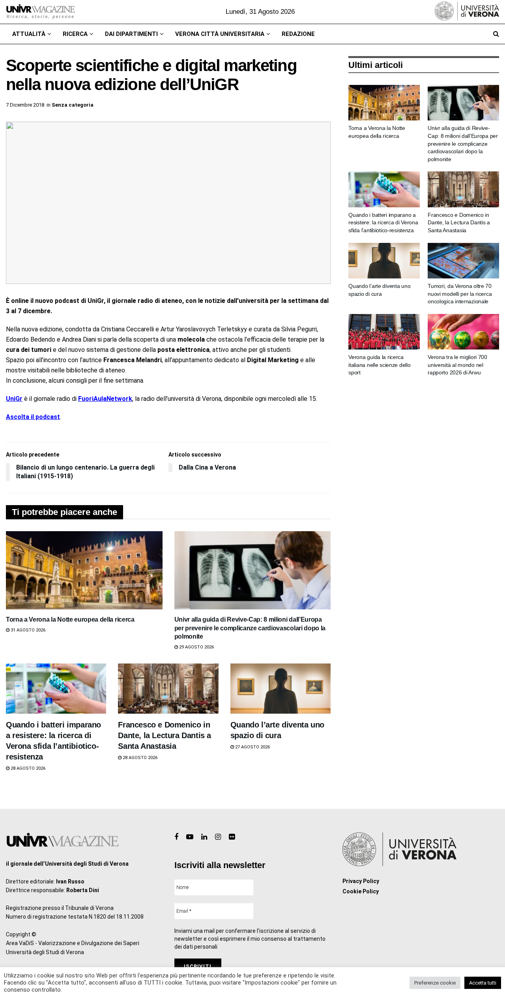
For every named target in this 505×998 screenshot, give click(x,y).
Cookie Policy (360, 891)
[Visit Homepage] (40, 12)
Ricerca (75, 34)
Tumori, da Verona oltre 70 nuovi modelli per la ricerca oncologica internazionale (460, 293)
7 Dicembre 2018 (25, 105)
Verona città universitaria (219, 34)
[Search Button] (496, 34)
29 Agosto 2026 (196, 647)
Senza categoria (73, 105)
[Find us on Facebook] (176, 837)
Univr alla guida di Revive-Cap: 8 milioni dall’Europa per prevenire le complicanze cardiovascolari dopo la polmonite (249, 628)
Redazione (298, 34)
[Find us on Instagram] (218, 837)
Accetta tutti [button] (482, 983)
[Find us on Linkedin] (204, 837)
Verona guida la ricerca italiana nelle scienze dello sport (379, 365)
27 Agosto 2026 (252, 747)
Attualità (28, 34)
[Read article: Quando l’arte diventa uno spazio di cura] (280, 688)
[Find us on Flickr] (232, 837)
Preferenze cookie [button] (435, 983)
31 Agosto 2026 (27, 630)
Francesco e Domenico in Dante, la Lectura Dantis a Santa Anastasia (164, 735)
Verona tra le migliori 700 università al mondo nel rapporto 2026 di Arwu (457, 365)
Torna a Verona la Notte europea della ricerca (70, 619)
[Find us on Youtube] (189, 837)
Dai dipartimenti (131, 34)
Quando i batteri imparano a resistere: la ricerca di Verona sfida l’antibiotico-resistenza (383, 222)
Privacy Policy (360, 881)
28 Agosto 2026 (27, 768)
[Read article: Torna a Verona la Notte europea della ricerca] (84, 570)
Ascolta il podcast (33, 417)
